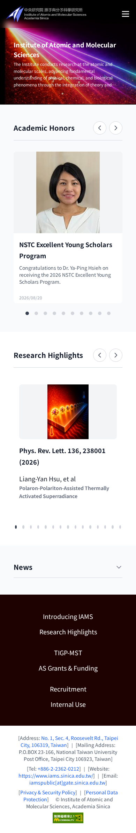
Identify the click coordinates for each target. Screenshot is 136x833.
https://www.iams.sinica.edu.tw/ (55, 775)
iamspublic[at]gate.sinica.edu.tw (67, 782)
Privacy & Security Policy (47, 792)
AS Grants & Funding (80, 667)
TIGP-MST (88, 652)
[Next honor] (115, 128)
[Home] (46, 14)
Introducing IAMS (68, 616)
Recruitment (68, 688)
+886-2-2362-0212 (58, 768)
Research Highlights (68, 631)
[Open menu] (125, 14)
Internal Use (68, 704)
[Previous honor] (99, 128)
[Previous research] (99, 355)
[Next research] (115, 355)
